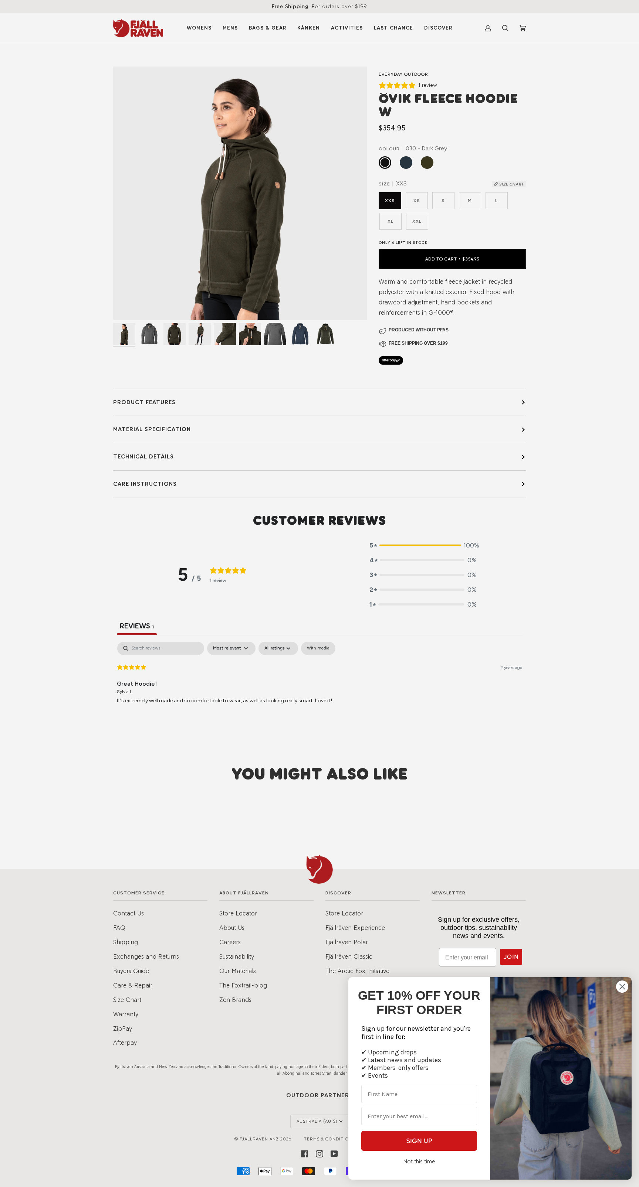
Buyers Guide (131, 971)
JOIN (511, 956)
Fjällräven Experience (355, 927)
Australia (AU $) (317, 1121)
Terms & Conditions (329, 1139)
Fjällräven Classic (348, 956)
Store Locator (238, 913)
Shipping (125, 942)
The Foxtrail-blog (243, 985)
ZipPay (122, 1028)
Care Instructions (145, 483)
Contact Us (128, 913)
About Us (231, 927)
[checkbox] (318, 648)
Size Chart (127, 999)
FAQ (119, 927)
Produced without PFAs (419, 329)
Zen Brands (235, 999)
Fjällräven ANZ (259, 1139)
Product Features (144, 402)
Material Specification (152, 429)
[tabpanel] (319, 689)
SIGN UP (419, 1141)
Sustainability (236, 956)
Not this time (419, 1161)
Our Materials (237, 971)
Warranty (125, 1014)
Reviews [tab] (137, 625)
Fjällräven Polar (346, 942)
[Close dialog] (622, 986)
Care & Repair (132, 985)
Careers (230, 942)
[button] (423, 545)
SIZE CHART (511, 184)
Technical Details (143, 456)
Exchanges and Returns (146, 956)
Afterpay (125, 1042)
